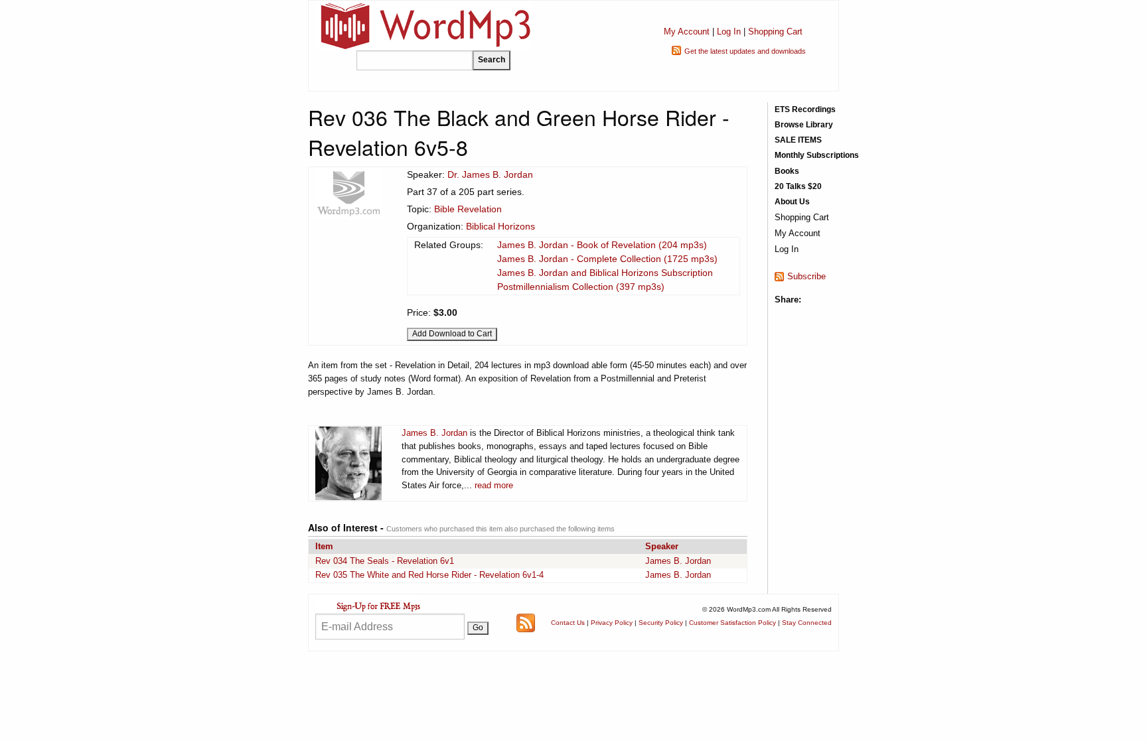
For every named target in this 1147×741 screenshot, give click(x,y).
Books (787, 171)
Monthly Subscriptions (817, 155)
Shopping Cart (775, 31)
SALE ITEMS (798, 140)
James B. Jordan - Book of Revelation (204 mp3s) (602, 244)
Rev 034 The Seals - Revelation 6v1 (384, 561)
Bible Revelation (468, 209)
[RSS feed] (525, 622)
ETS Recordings (805, 109)
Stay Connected (807, 622)
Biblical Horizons (500, 226)
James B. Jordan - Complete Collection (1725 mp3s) (607, 258)
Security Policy (661, 622)
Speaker (661, 546)
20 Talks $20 (798, 186)
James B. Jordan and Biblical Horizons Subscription (605, 272)
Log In (729, 31)
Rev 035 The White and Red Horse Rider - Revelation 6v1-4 (429, 575)
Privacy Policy (612, 622)
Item (324, 546)
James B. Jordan (434, 433)
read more (494, 485)
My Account (687, 31)
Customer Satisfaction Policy (732, 622)
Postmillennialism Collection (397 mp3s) (580, 286)
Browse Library (804, 124)
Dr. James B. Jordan (490, 174)
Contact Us (568, 622)
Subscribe (806, 276)
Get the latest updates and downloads (745, 51)
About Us (792, 201)
